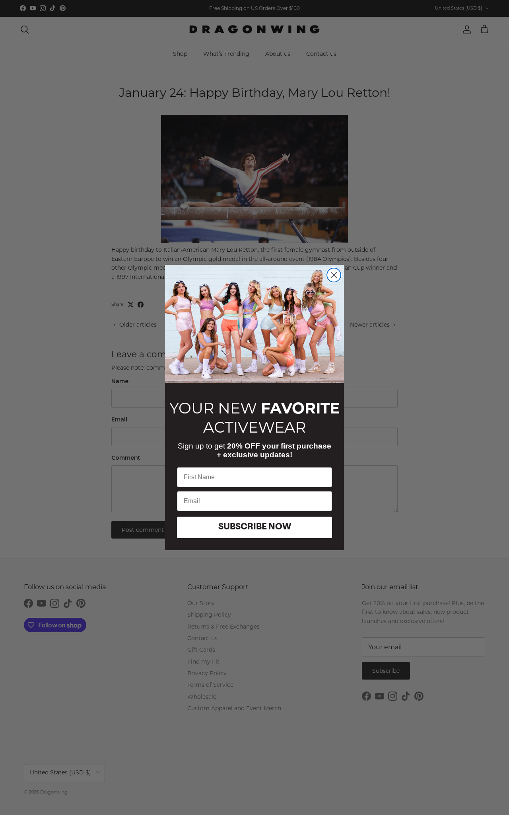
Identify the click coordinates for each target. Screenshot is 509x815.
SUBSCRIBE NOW (254, 527)
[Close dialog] (334, 275)
